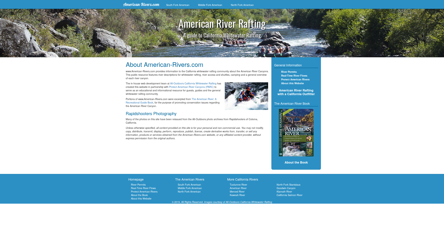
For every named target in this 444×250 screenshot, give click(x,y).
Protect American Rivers (295, 79)
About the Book (139, 195)
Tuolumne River (238, 184)
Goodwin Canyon (286, 188)
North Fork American (242, 5)
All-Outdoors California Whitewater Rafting (193, 83)
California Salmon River (289, 195)
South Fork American (177, 5)
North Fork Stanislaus (288, 184)
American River (238, 188)
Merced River (237, 191)
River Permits (138, 184)
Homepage (136, 179)
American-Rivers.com (141, 4)
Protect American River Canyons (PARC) (191, 87)
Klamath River (284, 191)
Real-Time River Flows (294, 75)
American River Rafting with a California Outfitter (296, 92)
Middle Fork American (210, 5)
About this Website (292, 83)
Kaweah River (237, 195)
